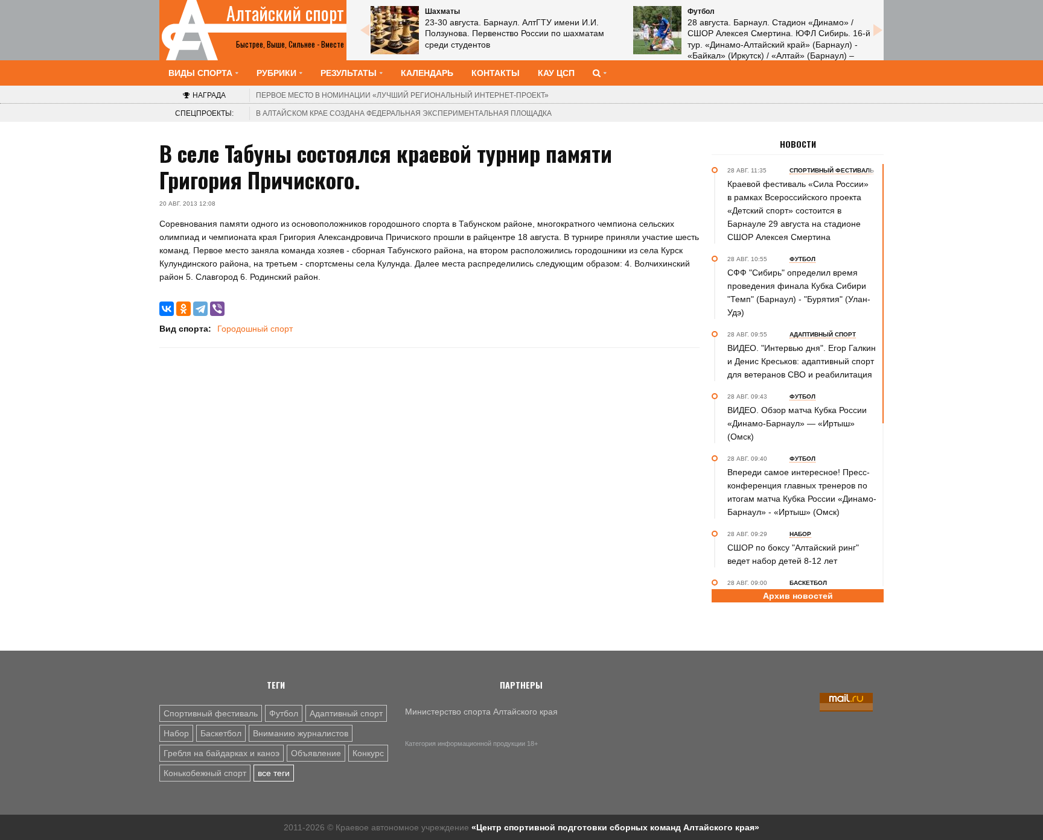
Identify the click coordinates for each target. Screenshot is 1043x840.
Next (878, 30)
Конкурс (368, 753)
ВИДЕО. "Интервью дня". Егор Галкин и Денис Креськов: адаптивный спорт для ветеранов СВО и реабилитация (801, 361)
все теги (274, 773)
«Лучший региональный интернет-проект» (402, 95)
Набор (176, 733)
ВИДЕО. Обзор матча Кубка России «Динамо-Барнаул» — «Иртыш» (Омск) (797, 423)
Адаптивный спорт (346, 713)
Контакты (495, 73)
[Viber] (217, 309)
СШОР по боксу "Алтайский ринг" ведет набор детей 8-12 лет (793, 554)
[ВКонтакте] (166, 309)
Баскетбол (220, 733)
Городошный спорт (255, 328)
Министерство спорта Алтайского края (481, 711)
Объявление (316, 753)
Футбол (283, 713)
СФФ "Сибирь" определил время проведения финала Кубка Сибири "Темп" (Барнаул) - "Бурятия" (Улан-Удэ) (798, 292)
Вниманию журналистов (300, 733)
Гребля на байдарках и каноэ (221, 753)
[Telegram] (200, 309)
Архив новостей (798, 596)
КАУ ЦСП (556, 73)
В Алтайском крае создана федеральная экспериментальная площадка (404, 113)
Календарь (427, 73)
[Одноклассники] (183, 309)
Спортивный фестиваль (211, 713)
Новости (798, 144)
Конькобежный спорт (205, 773)
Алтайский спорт (285, 13)
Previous (365, 30)
